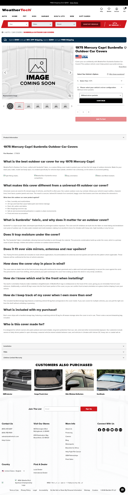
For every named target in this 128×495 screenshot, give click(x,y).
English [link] (18, 471)
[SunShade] (111, 379)
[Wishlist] (125, 48)
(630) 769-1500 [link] (7, 432)
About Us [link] (69, 429)
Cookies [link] (95, 490)
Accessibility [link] (43, 490)
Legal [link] (35, 490)
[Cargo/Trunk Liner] (48, 379)
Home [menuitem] (14, 16)
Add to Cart (101, 119)
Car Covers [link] (17, 32)
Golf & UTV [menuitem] (59, 16)
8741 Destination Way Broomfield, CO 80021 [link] (41, 436)
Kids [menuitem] (34, 16)
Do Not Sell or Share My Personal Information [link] (66, 490)
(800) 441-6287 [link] (7, 429)
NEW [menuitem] (72, 16)
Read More (122, 67)
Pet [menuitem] (24, 16)
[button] (109, 10)
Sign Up (89, 409)
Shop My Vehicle (90, 24)
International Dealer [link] (40, 473)
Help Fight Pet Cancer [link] (73, 451)
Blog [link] (67, 440)
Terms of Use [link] (14, 490)
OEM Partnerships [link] (72, 455)
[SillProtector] (17, 379)
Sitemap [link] (87, 490)
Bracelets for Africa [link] (72, 448)
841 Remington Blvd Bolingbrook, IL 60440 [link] (41, 430)
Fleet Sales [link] (69, 459)
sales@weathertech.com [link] (10, 436)
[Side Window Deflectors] (80, 379)
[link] (2, 32)
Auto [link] (7, 32)
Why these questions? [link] (116, 74)
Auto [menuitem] (4, 16)
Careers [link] (68, 436)
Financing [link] (69, 432)
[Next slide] (72, 106)
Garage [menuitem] (45, 16)
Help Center (6, 440)
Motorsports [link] (70, 444)
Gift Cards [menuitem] (84, 16)
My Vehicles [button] (114, 25)
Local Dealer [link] (38, 469)
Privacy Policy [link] (26, 490)
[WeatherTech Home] (17, 10)
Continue (101, 101)
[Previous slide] (4, 106)
